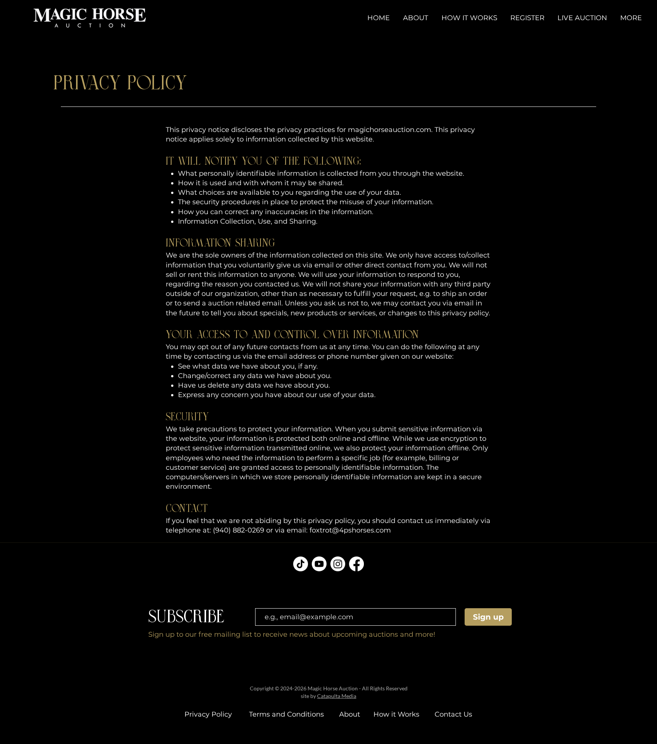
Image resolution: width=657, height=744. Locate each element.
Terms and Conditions (287, 714)
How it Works (395, 714)
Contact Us (453, 714)
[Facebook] (356, 563)
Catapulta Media (336, 696)
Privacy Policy (208, 714)
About (348, 714)
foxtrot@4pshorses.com (350, 530)
